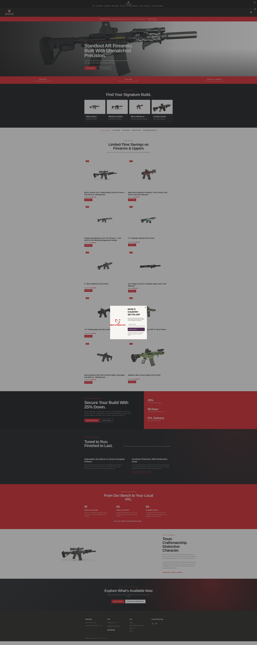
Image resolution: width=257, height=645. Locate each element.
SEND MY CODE (133, 329)
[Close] (145, 307)
